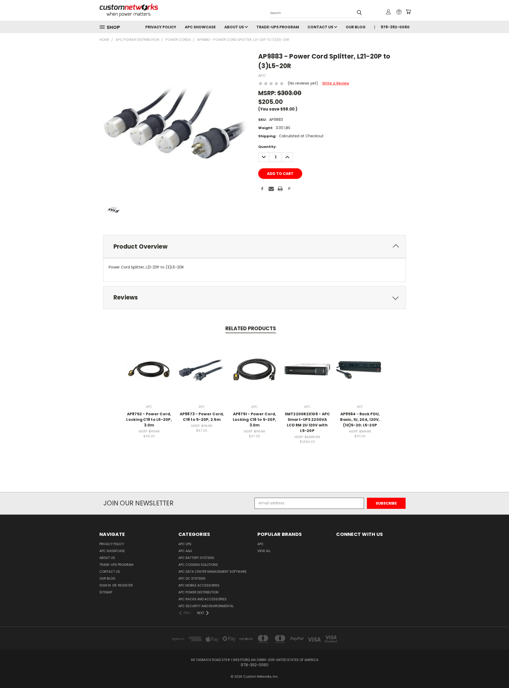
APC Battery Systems (196, 557)
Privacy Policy (160, 27)
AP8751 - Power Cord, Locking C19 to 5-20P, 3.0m (254, 419)
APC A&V (185, 551)
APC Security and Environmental (206, 606)
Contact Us (321, 27)
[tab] (254, 246)
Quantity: (267, 146)
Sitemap (105, 592)
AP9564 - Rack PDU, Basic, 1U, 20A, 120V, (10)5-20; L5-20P (360, 419)
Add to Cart (149, 373)
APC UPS (184, 544)
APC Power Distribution (198, 592)
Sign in (105, 585)
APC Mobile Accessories (199, 585)
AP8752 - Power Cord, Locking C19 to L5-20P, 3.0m (149, 419)
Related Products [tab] (250, 328)
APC (260, 544)
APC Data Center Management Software (212, 571)
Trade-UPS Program (277, 27)
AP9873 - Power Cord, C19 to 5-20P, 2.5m (202, 416)
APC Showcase (200, 27)
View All (264, 551)
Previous (495, 671)
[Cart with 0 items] (408, 11)
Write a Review (335, 83)
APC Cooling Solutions (198, 564)
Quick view (149, 363)
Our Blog (356, 27)
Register (125, 585)
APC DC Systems (191, 578)
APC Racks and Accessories (202, 599)
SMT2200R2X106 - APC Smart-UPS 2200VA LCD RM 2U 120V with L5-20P (307, 422)
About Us (234, 27)
